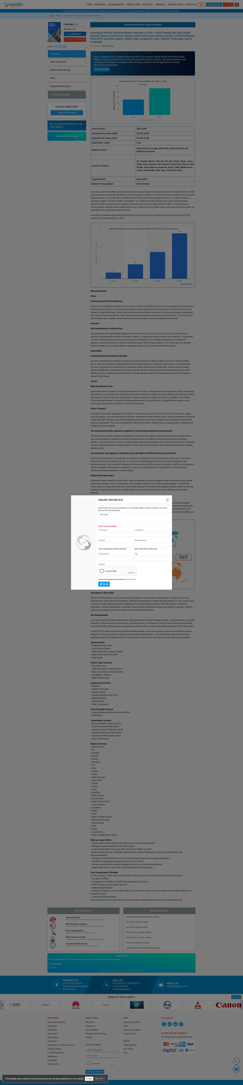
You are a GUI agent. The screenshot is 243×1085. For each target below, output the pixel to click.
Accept (89, 1079)
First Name (103, 530)
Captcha (101, 564)
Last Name (139, 530)
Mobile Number (141, 540)
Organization (104, 554)
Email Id (102, 540)
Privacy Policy (131, 579)
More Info (99, 1079)
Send (105, 584)
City (136, 554)
